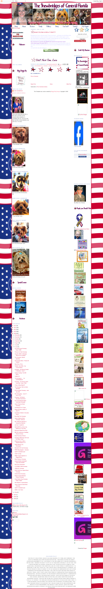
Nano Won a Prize (19, 364)
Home (51, 84)
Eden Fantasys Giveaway (20, 459)
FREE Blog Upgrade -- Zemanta (22, 449)
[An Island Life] (82, 388)
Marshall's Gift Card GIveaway (21, 447)
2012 (15, 327)
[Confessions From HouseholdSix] (79, 513)
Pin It (61, 64)
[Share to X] (66, 64)
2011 (15, 329)
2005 (15, 498)
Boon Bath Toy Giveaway (20, 416)
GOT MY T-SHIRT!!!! (19, 425)
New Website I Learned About (21, 482)
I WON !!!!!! (17, 376)
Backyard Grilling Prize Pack (21, 430)
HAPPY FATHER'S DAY (20, 451)
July (16, 344)
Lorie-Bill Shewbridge (78, 120)
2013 (15, 325)
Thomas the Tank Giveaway (21, 352)
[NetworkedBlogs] (82, 154)
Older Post (69, 84)
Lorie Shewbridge (18, 90)
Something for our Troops (20, 407)
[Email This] (63, 64)
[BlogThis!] (65, 64)
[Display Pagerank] (15, 517)
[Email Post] (58, 64)
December (17, 335)
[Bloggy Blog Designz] (20, 84)
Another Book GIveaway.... (20, 473)
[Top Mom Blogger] (82, 114)
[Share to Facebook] (67, 64)
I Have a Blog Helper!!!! (20, 385)
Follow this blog (82, 156)
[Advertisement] (39, 80)
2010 (15, 331)
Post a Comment (34, 76)
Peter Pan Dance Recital (20, 435)
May (16, 492)
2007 (15, 494)
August (16, 342)
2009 (15, 333)
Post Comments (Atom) (42, 86)
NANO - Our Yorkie (19, 489)
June (16, 346)
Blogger (85, 548)
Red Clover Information (20, 464)
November (17, 337)
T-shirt (59, 65)
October (17, 339)
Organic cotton (53, 65)
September (17, 341)
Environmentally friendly (41, 65)
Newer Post (33, 84)
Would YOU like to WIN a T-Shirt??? (45, 32)
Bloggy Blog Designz (55, 91)
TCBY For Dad (18, 453)
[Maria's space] (79, 271)
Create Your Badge (77, 146)
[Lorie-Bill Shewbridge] (78, 145)
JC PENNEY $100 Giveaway (21, 466)
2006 (15, 496)
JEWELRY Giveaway (19, 468)
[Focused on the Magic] (82, 342)
